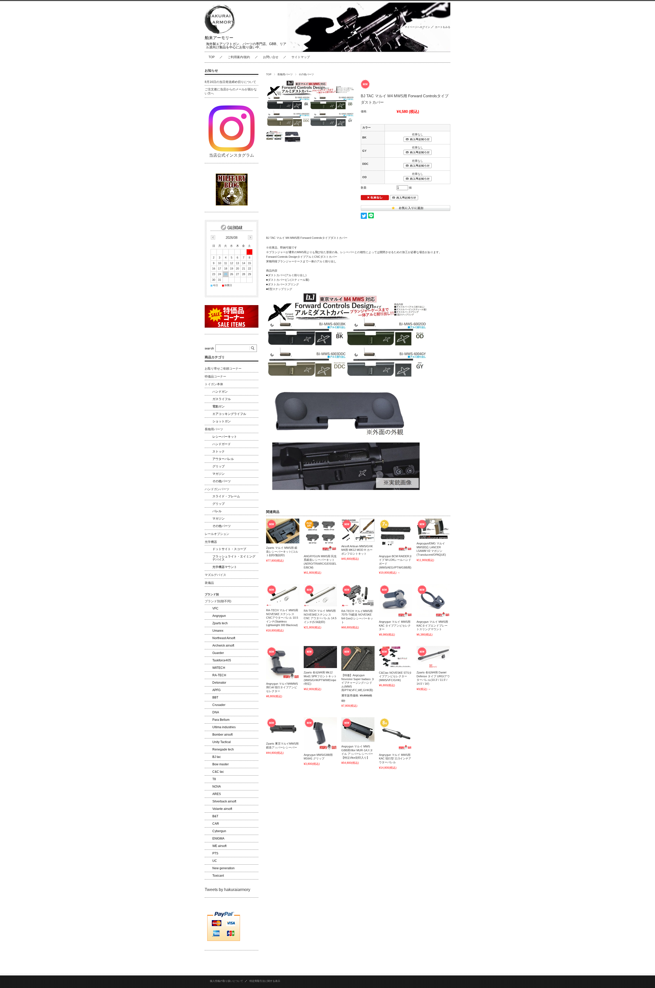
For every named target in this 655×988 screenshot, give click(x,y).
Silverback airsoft (224, 801)
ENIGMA (218, 838)
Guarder (218, 653)
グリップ (218, 466)
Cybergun (219, 831)
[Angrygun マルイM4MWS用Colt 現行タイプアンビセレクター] (282, 662)
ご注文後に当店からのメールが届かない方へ (231, 91)
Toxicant (218, 875)
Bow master (220, 764)
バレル (217, 511)
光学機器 (211, 542)
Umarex (217, 630)
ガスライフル (221, 399)
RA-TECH (219, 675)
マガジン (218, 474)
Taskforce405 (221, 660)
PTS (215, 853)
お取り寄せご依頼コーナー (223, 368)
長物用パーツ (285, 74)
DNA (215, 712)
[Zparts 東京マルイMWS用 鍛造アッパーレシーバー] (282, 728)
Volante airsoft (222, 809)
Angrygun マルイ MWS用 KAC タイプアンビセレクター (395, 625)
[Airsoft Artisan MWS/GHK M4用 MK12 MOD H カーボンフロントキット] (358, 530)
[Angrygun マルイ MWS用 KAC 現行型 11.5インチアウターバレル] (395, 733)
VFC (215, 608)
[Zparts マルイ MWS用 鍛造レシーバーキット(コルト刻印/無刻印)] (282, 531)
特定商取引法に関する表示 (264, 981)
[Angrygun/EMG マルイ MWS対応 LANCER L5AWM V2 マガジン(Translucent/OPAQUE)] (433, 529)
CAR (215, 823)
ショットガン (221, 421)
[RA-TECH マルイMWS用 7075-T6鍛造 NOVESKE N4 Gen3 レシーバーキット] (358, 595)
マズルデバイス (215, 575)
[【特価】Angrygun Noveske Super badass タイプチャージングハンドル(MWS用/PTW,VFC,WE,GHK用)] (358, 658)
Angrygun (219, 616)
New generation (223, 868)
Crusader (218, 705)
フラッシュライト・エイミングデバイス (233, 558)
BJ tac (216, 757)
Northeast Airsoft (223, 638)
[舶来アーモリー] (220, 33)
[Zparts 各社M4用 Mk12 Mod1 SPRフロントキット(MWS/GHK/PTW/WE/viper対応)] (320, 657)
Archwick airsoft (223, 645)
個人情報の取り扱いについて (226, 981)
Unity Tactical (221, 742)
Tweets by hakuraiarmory (227, 889)
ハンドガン (220, 391)
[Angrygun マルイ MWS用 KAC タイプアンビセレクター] (395, 600)
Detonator (219, 682)
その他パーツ (306, 74)
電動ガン (218, 406)
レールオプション (217, 534)
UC (214, 861)
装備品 (209, 583)
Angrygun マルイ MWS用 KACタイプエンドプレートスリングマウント (432, 625)
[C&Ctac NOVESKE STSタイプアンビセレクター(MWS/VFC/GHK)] (395, 657)
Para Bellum (221, 720)
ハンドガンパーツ (217, 489)
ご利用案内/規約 (239, 57)
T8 (214, 779)
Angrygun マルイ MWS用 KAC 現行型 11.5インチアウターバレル (395, 758)
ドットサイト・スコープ (229, 549)
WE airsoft (219, 846)
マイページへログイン (417, 27)
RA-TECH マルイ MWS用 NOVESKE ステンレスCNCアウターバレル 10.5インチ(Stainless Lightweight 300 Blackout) (282, 618)
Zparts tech (220, 623)
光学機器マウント (224, 567)
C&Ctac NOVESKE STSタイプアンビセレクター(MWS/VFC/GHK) (395, 676)
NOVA (216, 786)
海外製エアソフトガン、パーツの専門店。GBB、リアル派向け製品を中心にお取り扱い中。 (246, 45)
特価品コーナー (215, 376)
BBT (215, 697)
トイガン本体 (214, 384)
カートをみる (442, 27)
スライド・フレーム (226, 496)
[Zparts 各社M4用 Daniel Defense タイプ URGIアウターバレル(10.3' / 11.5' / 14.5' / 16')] (433, 657)
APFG (216, 690)
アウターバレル (223, 459)
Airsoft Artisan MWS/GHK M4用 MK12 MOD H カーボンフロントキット (357, 550)
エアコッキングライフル (229, 414)
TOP (212, 57)
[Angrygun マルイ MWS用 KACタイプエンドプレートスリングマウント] (433, 600)
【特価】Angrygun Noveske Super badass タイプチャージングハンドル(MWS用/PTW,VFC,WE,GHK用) (357, 683)
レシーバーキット (224, 436)
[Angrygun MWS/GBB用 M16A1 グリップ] (320, 733)
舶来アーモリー (219, 38)
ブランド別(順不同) (218, 601)
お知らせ (211, 70)
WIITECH (218, 668)
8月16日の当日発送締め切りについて (230, 82)
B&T (215, 816)
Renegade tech (223, 749)
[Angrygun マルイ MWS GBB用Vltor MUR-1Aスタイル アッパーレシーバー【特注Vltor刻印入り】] (358, 729)
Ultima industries (224, 727)
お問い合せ (270, 57)
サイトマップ (300, 57)
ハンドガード (221, 444)
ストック (218, 451)
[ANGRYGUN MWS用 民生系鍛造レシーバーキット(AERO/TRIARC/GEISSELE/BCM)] (320, 535)
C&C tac (218, 772)
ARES (216, 794)
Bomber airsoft (222, 734)
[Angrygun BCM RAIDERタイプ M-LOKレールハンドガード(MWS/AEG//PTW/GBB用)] (395, 535)
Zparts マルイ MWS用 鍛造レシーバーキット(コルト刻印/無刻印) (282, 551)
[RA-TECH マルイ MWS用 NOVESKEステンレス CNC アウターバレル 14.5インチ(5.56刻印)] (320, 595)
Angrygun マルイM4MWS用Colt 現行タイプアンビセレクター (282, 687)
